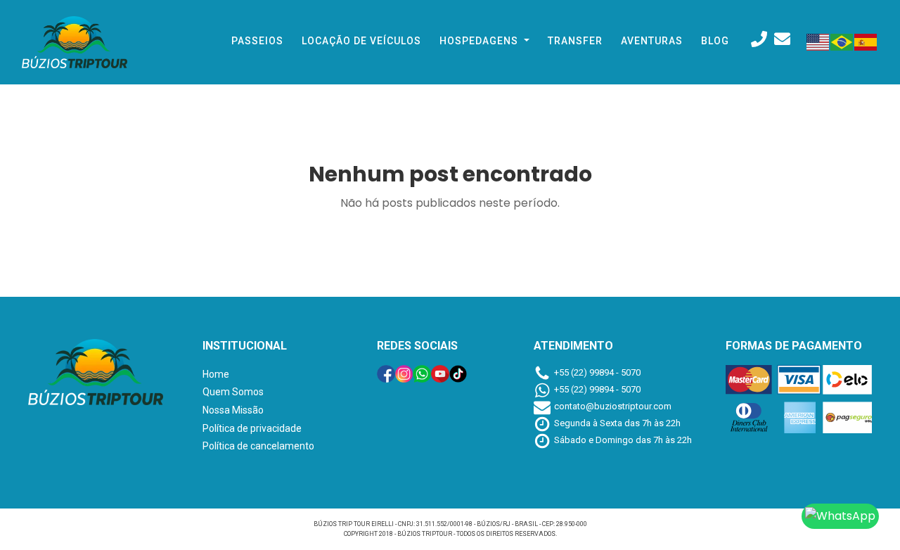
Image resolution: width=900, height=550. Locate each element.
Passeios (257, 40)
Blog (715, 40)
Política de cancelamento (258, 446)
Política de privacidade (252, 428)
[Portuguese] (842, 41)
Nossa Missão (233, 410)
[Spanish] (866, 41)
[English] (818, 41)
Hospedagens (480, 40)
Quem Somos (233, 391)
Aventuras (652, 40)
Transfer (575, 40)
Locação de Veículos (361, 40)
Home (215, 374)
